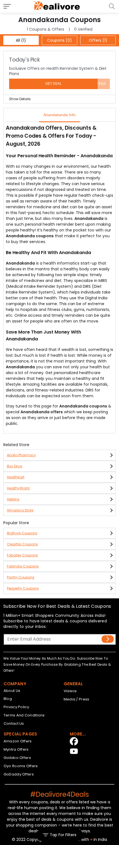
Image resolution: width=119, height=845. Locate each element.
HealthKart (15, 477)
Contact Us (14, 723)
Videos (70, 691)
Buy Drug (14, 466)
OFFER (100, 84)
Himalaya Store (20, 510)
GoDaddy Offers (19, 774)
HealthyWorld (18, 488)
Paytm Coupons (20, 577)
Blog (8, 698)
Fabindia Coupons (23, 566)
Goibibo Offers (17, 757)
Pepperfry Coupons (23, 588)
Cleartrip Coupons (22, 544)
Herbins (13, 499)
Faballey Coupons (22, 555)
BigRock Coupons (22, 533)
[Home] (57, 6)
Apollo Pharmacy (21, 455)
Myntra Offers (16, 749)
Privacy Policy (16, 707)
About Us (12, 690)
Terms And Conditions (24, 715)
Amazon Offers (18, 741)
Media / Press (76, 699)
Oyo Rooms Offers (21, 766)
